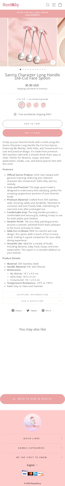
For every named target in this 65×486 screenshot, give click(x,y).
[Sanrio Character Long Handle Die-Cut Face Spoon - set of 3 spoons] (19, 372)
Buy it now (32, 133)
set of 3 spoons (43, 105)
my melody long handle (22, 105)
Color (32, 99)
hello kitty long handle (29, 105)
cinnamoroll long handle (36, 105)
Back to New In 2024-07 (34, 399)
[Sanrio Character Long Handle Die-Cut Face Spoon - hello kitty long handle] (12, 372)
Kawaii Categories (31, 448)
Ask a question (32, 301)
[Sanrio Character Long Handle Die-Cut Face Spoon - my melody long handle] (9, 372)
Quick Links (31, 438)
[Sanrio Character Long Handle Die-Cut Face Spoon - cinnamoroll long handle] (16, 372)
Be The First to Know (31, 457)
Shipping (21, 88)
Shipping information (32, 294)
